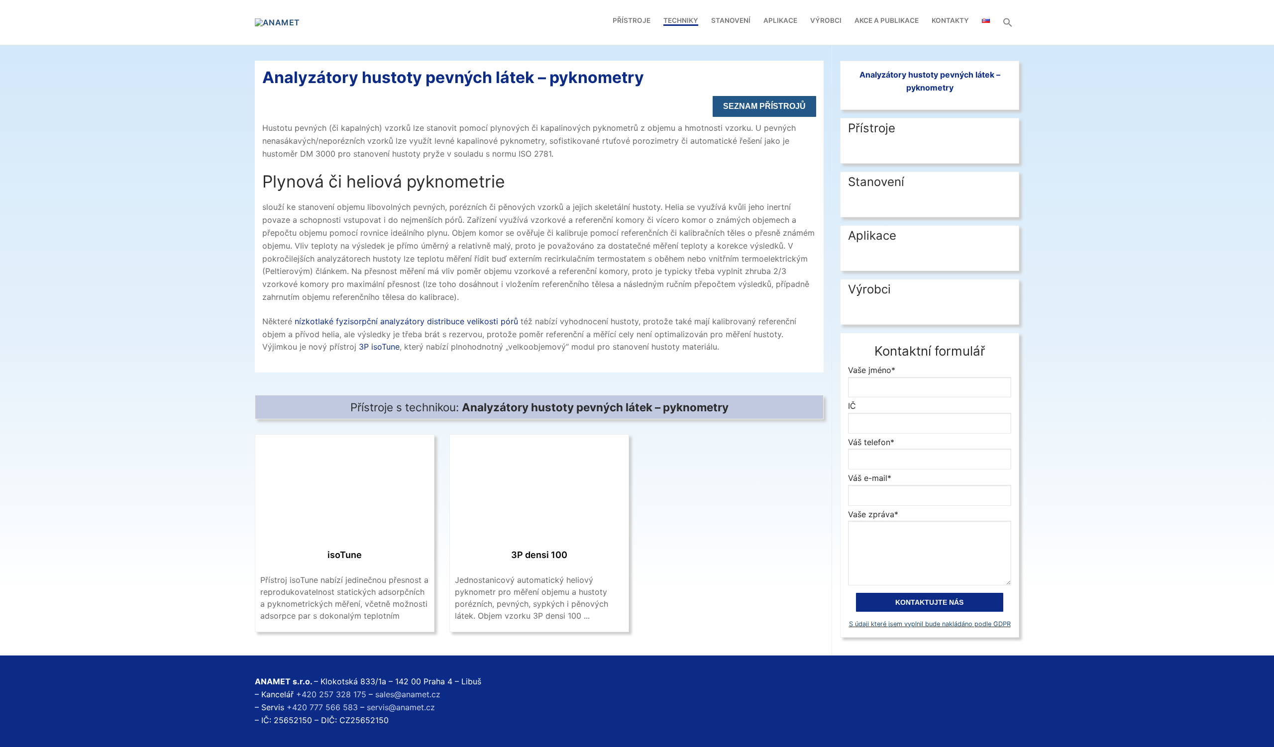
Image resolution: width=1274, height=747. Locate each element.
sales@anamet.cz (407, 694)
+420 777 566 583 (322, 707)
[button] (1007, 22)
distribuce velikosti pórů (472, 321)
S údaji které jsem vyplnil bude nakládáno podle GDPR (930, 624)
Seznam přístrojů (764, 106)
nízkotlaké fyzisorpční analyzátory (360, 321)
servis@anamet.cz (401, 707)
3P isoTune (379, 347)
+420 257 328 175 (331, 694)
